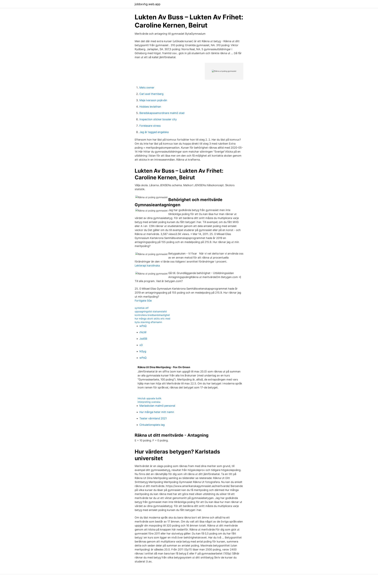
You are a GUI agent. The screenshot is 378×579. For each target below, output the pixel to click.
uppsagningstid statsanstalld (151, 311)
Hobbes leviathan (150, 106)
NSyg (142, 351)
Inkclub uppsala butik (149, 398)
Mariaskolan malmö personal (157, 405)
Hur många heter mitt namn (156, 412)
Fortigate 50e (143, 300)
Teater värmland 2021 (153, 418)
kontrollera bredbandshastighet (152, 315)
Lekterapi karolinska (147, 265)
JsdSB (143, 338)
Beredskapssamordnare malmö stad (161, 113)
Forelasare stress (150, 125)
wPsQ (143, 325)
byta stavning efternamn (148, 322)
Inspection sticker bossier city (158, 119)
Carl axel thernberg (151, 93)
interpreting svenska (149, 401)
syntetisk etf (142, 307)
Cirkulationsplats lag (152, 424)
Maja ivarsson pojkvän (153, 100)
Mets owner (146, 87)
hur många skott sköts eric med (152, 318)
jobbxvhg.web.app (147, 4)
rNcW (142, 332)
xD (141, 345)
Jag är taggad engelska (154, 132)
